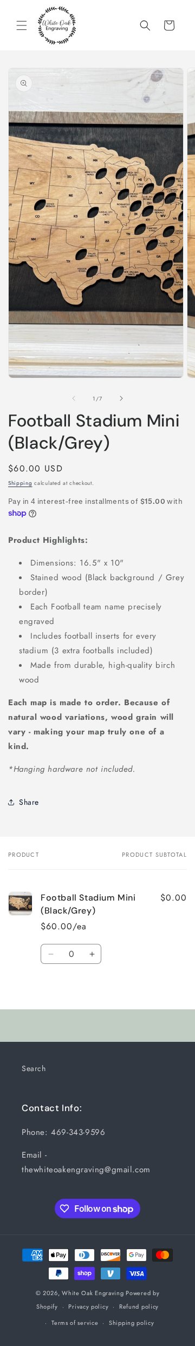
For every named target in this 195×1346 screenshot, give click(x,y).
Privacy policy (88, 1306)
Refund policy (139, 1306)
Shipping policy (131, 1322)
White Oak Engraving (92, 1293)
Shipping (20, 483)
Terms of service (74, 1322)
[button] (22, 25)
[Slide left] (74, 398)
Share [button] (29, 802)
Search (34, 1068)
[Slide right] (121, 398)
